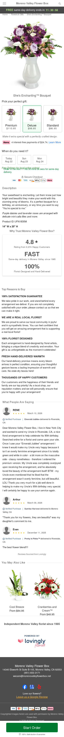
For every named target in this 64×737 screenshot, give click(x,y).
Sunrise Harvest (32, 508)
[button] (57, 729)
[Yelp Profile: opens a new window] (39, 686)
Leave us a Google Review (32, 697)
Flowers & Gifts (17, 14)
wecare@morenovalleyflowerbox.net (32, 676)
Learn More (55, 142)
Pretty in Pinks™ (32, 538)
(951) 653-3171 (32, 672)
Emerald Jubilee (32, 419)
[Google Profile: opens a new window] (32, 686)
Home (5, 14)
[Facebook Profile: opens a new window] (24, 686)
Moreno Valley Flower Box (32, 3)
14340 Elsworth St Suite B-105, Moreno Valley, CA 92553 (32, 669)
